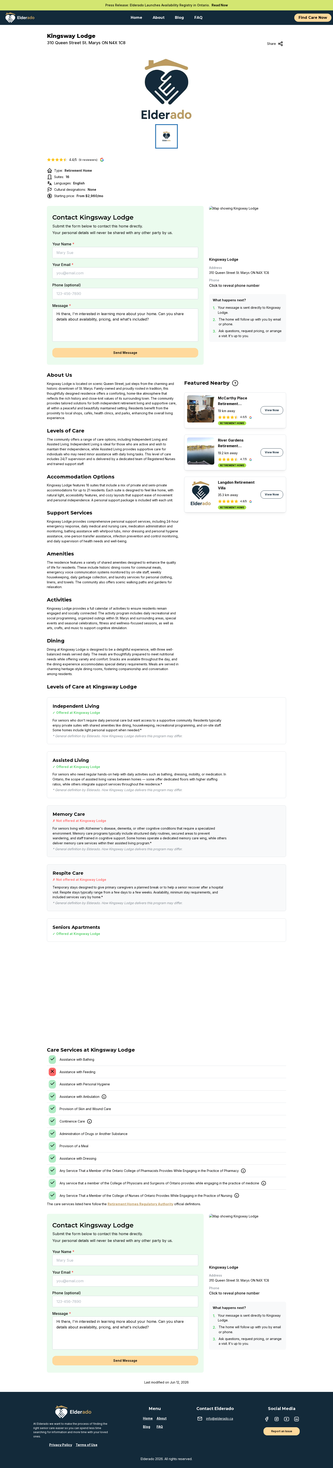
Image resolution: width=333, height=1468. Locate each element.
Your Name (63, 244)
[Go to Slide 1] (166, 136)
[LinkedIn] (296, 1419)
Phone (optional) (66, 285)
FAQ (160, 1427)
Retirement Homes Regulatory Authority (140, 1204)
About (161, 1418)
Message (61, 305)
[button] (166, 89)
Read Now (220, 5)
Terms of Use (86, 1445)
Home (148, 1418)
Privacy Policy (60, 1445)
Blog (146, 1427)
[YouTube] (286, 1419)
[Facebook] (266, 1419)
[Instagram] (276, 1419)
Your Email (62, 264)
